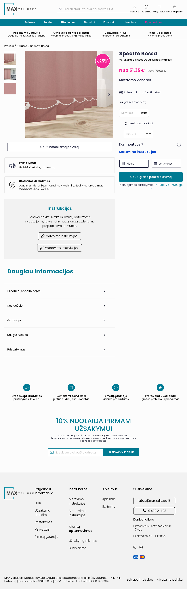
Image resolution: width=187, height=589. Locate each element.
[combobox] (93, 9)
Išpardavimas (153, 22)
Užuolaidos (68, 22)
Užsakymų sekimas (83, 541)
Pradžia (9, 46)
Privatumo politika (170, 579)
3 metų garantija (46, 537)
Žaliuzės (30, 22)
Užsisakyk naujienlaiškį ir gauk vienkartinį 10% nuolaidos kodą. (93, 438)
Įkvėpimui (131, 22)
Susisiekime (77, 548)
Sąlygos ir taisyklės (140, 579)
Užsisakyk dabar (121, 452)
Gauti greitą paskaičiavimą (151, 177)
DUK (38, 503)
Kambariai (109, 22)
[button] (29, 94)
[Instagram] (141, 547)
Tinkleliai (89, 22)
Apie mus (109, 499)
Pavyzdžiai (42, 529)
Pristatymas (43, 522)
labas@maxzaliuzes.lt (154, 500)
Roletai (48, 22)
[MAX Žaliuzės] (20, 9)
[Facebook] (134, 547)
